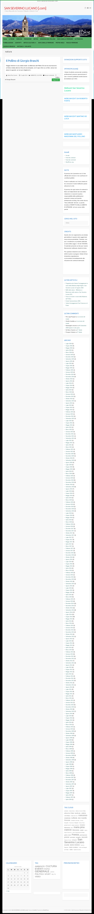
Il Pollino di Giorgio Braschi (22, 60)
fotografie (66, 822)
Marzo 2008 (69, 773)
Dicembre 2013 (70, 630)
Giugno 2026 (69, 345)
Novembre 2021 (70, 436)
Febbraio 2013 (69, 652)
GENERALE (42, 871)
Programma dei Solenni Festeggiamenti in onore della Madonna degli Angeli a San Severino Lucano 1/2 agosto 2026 (77, 285)
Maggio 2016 (69, 566)
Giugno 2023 (69, 407)
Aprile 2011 (69, 696)
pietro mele (67, 835)
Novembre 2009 (70, 731)
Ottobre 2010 (69, 709)
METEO (36, 39)
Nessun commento (49, 75)
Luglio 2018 (69, 513)
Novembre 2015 (70, 579)
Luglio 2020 (69, 464)
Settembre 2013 (70, 636)
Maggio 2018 (69, 517)
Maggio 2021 (69, 442)
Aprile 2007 (69, 795)
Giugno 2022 (69, 423)
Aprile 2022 (69, 427)
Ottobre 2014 (69, 608)
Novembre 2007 (70, 779)
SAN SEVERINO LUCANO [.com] (25, 8)
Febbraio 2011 (69, 700)
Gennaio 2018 (69, 526)
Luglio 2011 (69, 689)
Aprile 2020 (69, 471)
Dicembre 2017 (70, 528)
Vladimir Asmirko (77, 849)
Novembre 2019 (70, 482)
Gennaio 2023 (69, 414)
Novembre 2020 (70, 456)
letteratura (67, 827)
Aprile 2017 (69, 544)
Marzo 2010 (69, 724)
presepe (72, 837)
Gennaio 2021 (69, 451)
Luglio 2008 (69, 764)
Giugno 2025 (69, 365)
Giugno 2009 (69, 742)
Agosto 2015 (69, 586)
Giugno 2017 (69, 539)
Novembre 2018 (70, 508)
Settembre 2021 (70, 438)
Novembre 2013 (70, 632)
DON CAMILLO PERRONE (65, 39)
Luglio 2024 (69, 383)
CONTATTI (18, 42)
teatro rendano (73, 847)
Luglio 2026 (69, 343)
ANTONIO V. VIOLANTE (24, 46)
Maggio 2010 (69, 720)
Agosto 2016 (69, 559)
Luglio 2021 (69, 440)
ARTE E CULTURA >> (30, 42)
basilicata (77, 813)
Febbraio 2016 (69, 572)
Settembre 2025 (70, 359)
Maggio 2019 (69, 495)
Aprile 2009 (69, 746)
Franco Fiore (82, 822)
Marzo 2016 (69, 570)
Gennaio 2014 (69, 627)
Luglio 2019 (69, 491)
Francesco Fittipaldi (73, 822)
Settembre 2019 (70, 486)
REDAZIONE (27, 39)
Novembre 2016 (70, 555)
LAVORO (52, 871)
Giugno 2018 (69, 515)
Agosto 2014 (69, 612)
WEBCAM (19, 39)
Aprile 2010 (69, 722)
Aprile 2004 (69, 799)
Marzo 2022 (69, 429)
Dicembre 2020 (70, 453)
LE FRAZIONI (79, 39)
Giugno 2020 (69, 467)
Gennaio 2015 (69, 601)
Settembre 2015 (70, 583)
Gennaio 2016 (69, 575)
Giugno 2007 (69, 790)
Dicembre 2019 (70, 480)
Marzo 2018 (69, 522)
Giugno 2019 (69, 493)
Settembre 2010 (70, 711)
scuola (66, 845)
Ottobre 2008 (69, 757)
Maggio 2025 (69, 367)
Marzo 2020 (69, 473)
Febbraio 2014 (69, 625)
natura (85, 830)
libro (72, 827)
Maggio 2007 (69, 793)
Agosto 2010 (69, 713)
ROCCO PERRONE (72, 42)
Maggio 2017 (69, 541)
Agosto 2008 (69, 762)
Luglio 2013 (69, 641)
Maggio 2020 (69, 469)
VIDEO (38, 877)
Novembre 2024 (70, 376)
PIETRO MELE (60, 42)
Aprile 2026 (69, 350)
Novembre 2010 (70, 707)
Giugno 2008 (69, 766)
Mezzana (75, 830)
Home (5, 39)
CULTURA (39, 75)
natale (82, 830)
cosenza (67, 818)
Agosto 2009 (69, 737)
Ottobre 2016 (69, 557)
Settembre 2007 (70, 784)
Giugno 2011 (69, 691)
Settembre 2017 (70, 535)
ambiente (66, 811)
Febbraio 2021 (69, 449)
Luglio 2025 (69, 363)
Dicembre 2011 (70, 678)
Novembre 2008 (70, 755)
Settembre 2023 (70, 401)
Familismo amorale (75, 820)
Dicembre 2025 (70, 356)
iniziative (82, 825)
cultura (74, 818)
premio (66, 837)
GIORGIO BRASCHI (9, 46)
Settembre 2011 (70, 685)
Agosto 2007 (69, 786)
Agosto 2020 (69, 462)
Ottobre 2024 (69, 379)
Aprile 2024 (69, 390)
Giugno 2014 (69, 616)
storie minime (75, 845)
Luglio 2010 (69, 715)
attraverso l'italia (69, 813)
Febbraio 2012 (69, 676)
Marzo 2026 (69, 352)
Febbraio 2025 (69, 370)
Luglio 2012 (69, 667)
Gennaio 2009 (69, 753)
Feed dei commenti (71, 160)
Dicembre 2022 (70, 416)
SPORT (48, 874)
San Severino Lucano (74, 841)
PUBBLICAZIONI (8, 42)
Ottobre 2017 (69, 533)
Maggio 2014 (69, 619)
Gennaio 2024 (69, 394)
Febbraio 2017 (69, 548)
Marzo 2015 (69, 597)
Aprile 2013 (69, 647)
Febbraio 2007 (69, 797)
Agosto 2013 (69, 638)
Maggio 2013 (69, 645)
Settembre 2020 (70, 460)
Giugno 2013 (69, 643)
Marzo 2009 (69, 748)
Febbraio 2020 (69, 475)
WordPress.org (70, 162)
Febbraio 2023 (69, 412)
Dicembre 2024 (70, 374)
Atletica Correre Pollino (81, 811)
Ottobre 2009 (69, 733)
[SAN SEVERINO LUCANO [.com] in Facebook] (85, 8)
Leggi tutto (56, 80)
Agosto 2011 (69, 687)
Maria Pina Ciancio (12, 75)
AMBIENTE (33, 75)
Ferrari (81, 820)
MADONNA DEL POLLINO (47, 39)
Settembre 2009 (70, 735)
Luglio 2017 (69, 537)
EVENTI (39, 868)
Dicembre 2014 (70, 603)
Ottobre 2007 (69, 782)
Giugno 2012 (69, 669)
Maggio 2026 (69, 348)
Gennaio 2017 (69, 550)
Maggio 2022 (69, 425)
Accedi (67, 155)
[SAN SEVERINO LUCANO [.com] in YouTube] (87, 8)
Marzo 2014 (69, 623)
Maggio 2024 (69, 387)
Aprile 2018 (69, 519)
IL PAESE (11, 39)
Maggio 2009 (69, 744)
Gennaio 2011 (69, 702)
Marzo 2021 (69, 447)
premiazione (83, 835)
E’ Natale (79, 330)
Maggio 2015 (69, 592)
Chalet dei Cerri (74, 815)
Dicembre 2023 (70, 396)
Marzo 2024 (69, 392)
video (71, 849)
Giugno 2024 (69, 385)
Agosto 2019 (69, 489)
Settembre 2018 (70, 511)
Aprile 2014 (69, 621)
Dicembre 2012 (70, 656)
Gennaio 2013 (69, 654)
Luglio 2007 (69, 788)
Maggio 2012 (69, 671)
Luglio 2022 (69, 420)
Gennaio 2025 (69, 372)
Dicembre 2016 (70, 552)
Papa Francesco (68, 832)
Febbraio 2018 (69, 524)
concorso (82, 815)
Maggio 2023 (69, 409)
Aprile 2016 (69, 568)
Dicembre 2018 (70, 506)
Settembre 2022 (70, 418)
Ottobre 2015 (69, 581)
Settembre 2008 (70, 759)
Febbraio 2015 (69, 599)
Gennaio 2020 (69, 478)
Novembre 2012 (70, 658)
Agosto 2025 (69, 361)
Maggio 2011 (69, 693)
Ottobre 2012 (69, 660)
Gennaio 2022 (69, 431)
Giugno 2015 (69, 590)
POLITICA (39, 874)
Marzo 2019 (69, 500)
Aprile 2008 (69, 771)
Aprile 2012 (69, 674)
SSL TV (53, 874)
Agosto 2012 (69, 665)
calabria (83, 813)
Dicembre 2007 (70, 777)
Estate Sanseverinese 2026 (73, 301)
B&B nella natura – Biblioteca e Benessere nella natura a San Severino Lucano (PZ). (76, 292)
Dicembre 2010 (70, 704)
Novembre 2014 (70, 605)
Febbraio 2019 (69, 502)
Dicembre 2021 (70, 434)
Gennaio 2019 (69, 504)
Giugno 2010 (69, 718)
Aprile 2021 (69, 445)
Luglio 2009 (69, 740)
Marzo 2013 (69, 649)
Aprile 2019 (69, 497)
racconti (84, 837)
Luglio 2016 (69, 561)
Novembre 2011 (70, 680)
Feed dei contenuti (70, 157)
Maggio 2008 (69, 768)
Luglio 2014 (69, 614)
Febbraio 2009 (69, 751)
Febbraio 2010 (69, 726)
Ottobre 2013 (69, 634)
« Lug (7, 891)
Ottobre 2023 (69, 398)
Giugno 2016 (69, 563)
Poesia (75, 834)
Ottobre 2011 (69, 682)
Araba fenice (72, 811)
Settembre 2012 (70, 663)
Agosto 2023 (69, 403)
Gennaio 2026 (69, 354)
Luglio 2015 (69, 588)
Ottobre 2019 (69, 484)
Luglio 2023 (69, 405)
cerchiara (67, 815)
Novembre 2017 (70, 530)
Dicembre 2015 (70, 577)
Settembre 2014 (70, 610)
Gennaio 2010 (69, 729)
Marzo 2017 (69, 546)
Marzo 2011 (69, 698)
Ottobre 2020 (69, 458)
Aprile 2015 (69, 594)
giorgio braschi (67, 825)
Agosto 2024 (69, 381)
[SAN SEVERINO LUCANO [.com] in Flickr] (90, 8)
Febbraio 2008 (69, 775)
